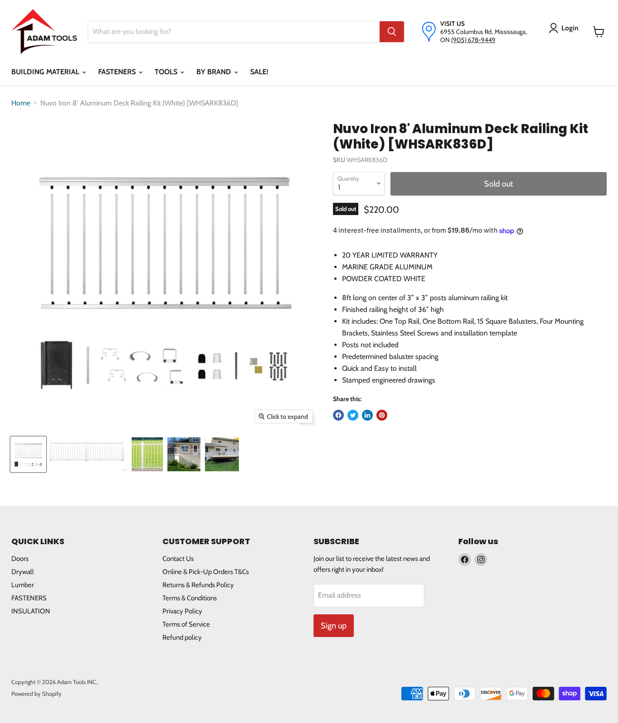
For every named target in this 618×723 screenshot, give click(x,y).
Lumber (22, 585)
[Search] (392, 31)
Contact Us (178, 559)
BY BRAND (214, 71)
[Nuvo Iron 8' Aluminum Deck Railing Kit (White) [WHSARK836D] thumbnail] (28, 454)
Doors (20, 559)
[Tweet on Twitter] (352, 415)
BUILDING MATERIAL (46, 71)
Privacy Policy (182, 611)
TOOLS (167, 71)
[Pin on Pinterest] (381, 415)
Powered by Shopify (36, 693)
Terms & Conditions (189, 598)
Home (20, 103)
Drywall (22, 572)
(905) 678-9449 (473, 40)
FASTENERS (118, 71)
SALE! (259, 71)
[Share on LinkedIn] (367, 415)
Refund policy (182, 637)
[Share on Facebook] (338, 415)
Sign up (334, 626)
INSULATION (30, 611)
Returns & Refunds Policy (198, 585)
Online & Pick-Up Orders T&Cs (205, 572)
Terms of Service (186, 624)
